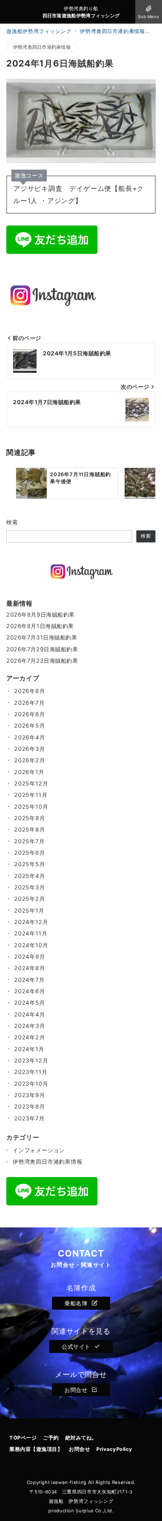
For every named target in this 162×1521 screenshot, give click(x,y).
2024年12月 (31, 922)
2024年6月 (29, 991)
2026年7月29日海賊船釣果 (42, 649)
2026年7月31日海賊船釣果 (41, 637)
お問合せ (76, 1389)
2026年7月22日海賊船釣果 (42, 660)
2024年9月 (29, 956)
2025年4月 (29, 875)
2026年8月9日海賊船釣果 (40, 614)
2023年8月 (29, 1106)
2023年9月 (29, 1095)
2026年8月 (29, 690)
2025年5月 (29, 864)
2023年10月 (31, 1083)
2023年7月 (29, 1118)
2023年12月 (31, 1060)
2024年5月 (29, 1002)
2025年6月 (29, 852)
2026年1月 (29, 772)
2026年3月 (29, 748)
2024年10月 (31, 945)
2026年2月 (29, 760)
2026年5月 (29, 725)
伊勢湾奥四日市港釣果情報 (42, 47)
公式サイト (77, 1346)
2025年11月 (30, 794)
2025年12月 (31, 783)
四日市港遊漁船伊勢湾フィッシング (81, 15)
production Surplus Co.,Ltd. (80, 1511)
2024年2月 (29, 1037)
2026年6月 (29, 714)
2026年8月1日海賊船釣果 (40, 626)
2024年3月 (29, 1025)
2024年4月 (29, 1014)
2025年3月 (29, 887)
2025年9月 (29, 818)
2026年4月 (29, 737)
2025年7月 (29, 841)
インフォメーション (39, 1150)
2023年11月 (30, 1071)
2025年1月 (29, 910)
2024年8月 (29, 968)
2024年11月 (30, 933)
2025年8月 (29, 829)
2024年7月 (29, 979)
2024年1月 (29, 1049)
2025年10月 (31, 806)
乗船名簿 (76, 1303)
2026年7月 (29, 702)
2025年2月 (29, 898)
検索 (12, 522)
